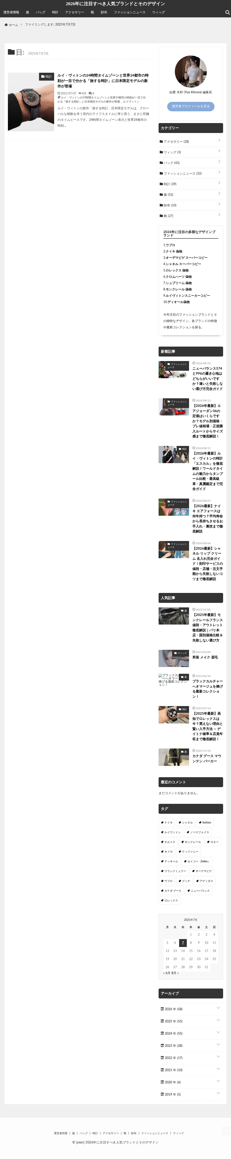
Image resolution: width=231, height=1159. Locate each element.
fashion (206, 822)
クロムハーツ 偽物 (179, 276)
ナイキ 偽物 (174, 251)
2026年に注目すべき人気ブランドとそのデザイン (115, 3)
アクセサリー (74, 12)
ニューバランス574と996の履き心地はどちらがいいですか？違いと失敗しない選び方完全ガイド (207, 379)
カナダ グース (172, 890)
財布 (104, 12)
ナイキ (168, 822)
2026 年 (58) (173, 1009)
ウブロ (170, 245)
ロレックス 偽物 (177, 270)
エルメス (169, 842)
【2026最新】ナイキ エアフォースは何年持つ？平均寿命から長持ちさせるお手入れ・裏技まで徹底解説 (207, 518)
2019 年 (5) (172, 1094)
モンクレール (193, 842)
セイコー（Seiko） (198, 861)
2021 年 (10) (173, 1070)
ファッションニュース (130, 12)
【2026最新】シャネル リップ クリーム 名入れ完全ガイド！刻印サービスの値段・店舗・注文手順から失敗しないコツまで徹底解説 (207, 564)
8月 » (175, 973)
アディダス (206, 881)
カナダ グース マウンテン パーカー (206, 758)
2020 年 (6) (172, 1082)
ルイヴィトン (131, 101)
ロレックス (171, 900)
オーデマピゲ (204, 871)
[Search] (227, 12)
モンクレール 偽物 (179, 289)
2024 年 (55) (173, 1033)
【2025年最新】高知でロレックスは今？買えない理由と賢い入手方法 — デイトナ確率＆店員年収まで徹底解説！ (207, 726)
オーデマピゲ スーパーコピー (187, 257)
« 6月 (167, 973)
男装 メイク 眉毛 (205, 657)
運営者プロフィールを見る (191, 106)
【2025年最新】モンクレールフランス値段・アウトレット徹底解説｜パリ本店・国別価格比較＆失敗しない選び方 (207, 627)
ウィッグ (158, 12)
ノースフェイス (199, 832)
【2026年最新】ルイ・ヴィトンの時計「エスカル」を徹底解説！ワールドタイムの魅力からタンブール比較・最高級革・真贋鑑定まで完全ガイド (207, 471)
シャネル (187, 822)
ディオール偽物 (179, 302)
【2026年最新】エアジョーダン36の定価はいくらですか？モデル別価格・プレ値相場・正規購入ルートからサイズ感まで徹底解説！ (207, 421)
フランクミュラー (175, 871)
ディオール (171, 861)
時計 (55, 12)
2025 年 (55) (173, 1021)
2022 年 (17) (173, 1058)
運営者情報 (11, 12)
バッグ (40, 12)
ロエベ (214, 842)
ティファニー (190, 851)
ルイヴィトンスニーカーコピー (188, 295)
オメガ (168, 851)
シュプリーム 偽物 (179, 283)
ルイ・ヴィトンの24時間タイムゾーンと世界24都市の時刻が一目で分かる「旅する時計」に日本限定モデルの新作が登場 (103, 81)
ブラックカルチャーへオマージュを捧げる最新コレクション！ (207, 689)
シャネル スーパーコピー (183, 264)
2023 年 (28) (173, 1045)
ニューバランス (200, 890)
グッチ (186, 881)
